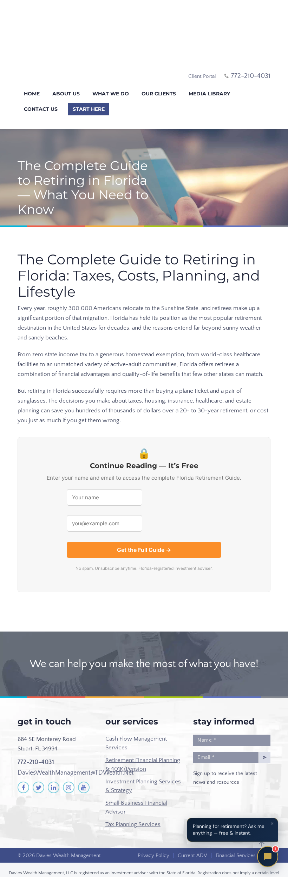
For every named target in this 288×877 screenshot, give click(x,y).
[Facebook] (23, 767)
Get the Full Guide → (144, 529)
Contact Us (41, 88)
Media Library (209, 73)
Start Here (89, 88)
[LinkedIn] (53, 767)
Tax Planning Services (133, 803)
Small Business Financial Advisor (136, 786)
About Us (66, 73)
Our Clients (159, 73)
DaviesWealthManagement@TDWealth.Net (76, 751)
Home (32, 73)
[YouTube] (84, 767)
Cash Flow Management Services (136, 722)
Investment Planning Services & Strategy (143, 765)
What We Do (110, 73)
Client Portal (202, 56)
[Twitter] (38, 767)
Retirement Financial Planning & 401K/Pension (142, 743)
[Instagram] (68, 767)
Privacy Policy (153, 835)
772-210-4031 (36, 741)
